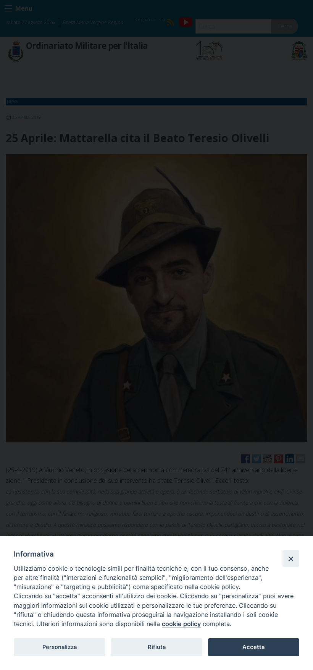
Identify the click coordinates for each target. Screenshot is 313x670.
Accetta (253, 647)
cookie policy (181, 624)
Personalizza (59, 647)
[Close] (290, 558)
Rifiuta (157, 647)
